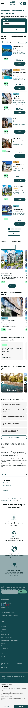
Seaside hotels (6, 492)
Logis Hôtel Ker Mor (18, 209)
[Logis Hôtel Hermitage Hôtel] (7, 166)
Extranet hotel (4, 626)
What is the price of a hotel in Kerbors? (12, 404)
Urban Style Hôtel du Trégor (18, 47)
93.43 (19, 60)
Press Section (4, 629)
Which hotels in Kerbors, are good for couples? (11, 410)
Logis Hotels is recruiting (6, 637)
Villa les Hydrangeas (18, 119)
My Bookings (4, 610)
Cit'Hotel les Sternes (18, 139)
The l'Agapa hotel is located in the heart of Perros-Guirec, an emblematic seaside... (12, 277)
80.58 (19, 109)
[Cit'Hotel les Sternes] (7, 142)
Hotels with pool (6, 482)
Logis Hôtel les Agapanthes (16, 97)
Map (4, 42)
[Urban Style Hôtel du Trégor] (7, 50)
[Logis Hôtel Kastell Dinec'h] (7, 74)
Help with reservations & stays (8, 612)
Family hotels (6, 487)
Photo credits (4, 659)
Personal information (5, 645)
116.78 (20, 220)
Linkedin (5, 667)
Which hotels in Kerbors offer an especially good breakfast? (10, 430)
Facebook (6, 663)
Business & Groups (5, 634)
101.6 (19, 177)
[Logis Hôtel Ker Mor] (7, 210)
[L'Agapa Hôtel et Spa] (7, 190)
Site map (3, 656)
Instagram (19, 663)
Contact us (3, 618)
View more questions (13, 437)
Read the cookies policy (5, 701)
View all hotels (13, 233)
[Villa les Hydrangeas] (7, 123)
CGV (2, 651)
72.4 (20, 152)
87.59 (19, 84)
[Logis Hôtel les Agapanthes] (7, 98)
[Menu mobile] (2, 3)
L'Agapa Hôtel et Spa (6, 273)
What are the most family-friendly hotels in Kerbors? (12, 417)
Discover (20, 63)
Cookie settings (4, 648)
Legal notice (3, 643)
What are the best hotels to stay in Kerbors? (11, 424)
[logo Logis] (12, 3)
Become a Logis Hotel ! (6, 624)
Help (2, 653)
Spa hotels (5, 490)
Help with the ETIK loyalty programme (9, 615)
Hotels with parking (7, 485)
